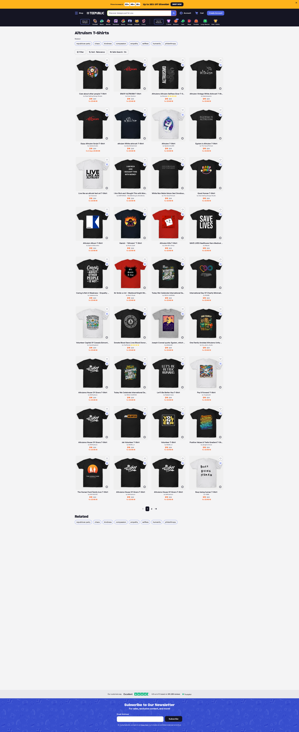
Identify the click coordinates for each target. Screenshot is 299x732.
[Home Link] (95, 13)
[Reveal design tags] (107, 88)
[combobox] (139, 13)
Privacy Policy (145, 725)
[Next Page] (156, 508)
